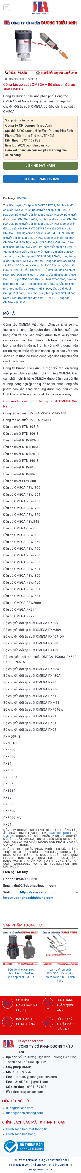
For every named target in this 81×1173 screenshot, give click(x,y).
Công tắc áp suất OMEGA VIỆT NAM (37, 256)
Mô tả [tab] (9, 313)
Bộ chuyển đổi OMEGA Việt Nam (46, 242)
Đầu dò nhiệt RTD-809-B (50, 279)
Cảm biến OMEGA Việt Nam (32, 251)
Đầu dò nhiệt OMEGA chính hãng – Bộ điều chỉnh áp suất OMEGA (20, 973)
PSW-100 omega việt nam (26, 297)
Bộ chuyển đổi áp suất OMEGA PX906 (46, 233)
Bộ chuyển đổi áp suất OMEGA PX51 (38, 223)
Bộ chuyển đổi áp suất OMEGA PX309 (39, 214)
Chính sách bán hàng (20, 1134)
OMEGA (33, 79)
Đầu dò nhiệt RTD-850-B (43, 283)
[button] (6, 7)
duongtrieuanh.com (19, 1108)
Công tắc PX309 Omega (47, 265)
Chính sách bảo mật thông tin (27, 1129)
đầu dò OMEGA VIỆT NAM (34, 288)
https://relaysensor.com (38, 892)
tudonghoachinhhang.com (24, 1113)
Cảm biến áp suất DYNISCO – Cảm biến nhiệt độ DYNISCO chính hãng (60, 975)
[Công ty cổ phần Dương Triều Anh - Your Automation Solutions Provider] (41, 7)
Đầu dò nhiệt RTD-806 (62, 274)
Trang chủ (16, 79)
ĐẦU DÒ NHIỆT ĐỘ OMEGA (41, 270)
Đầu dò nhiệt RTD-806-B (18, 279)
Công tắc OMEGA (56, 261)
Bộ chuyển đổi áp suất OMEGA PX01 (32, 205)
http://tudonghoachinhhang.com (28, 898)
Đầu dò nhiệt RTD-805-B (32, 274)
